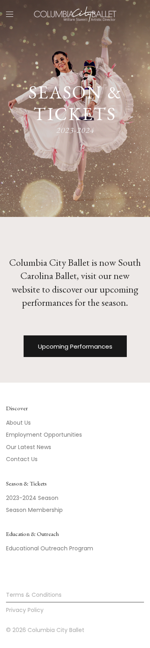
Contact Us (22, 459)
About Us (18, 423)
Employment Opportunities (44, 435)
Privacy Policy (25, 610)
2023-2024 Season (32, 498)
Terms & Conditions (34, 595)
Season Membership (34, 510)
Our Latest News (28, 447)
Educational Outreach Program (49, 548)
